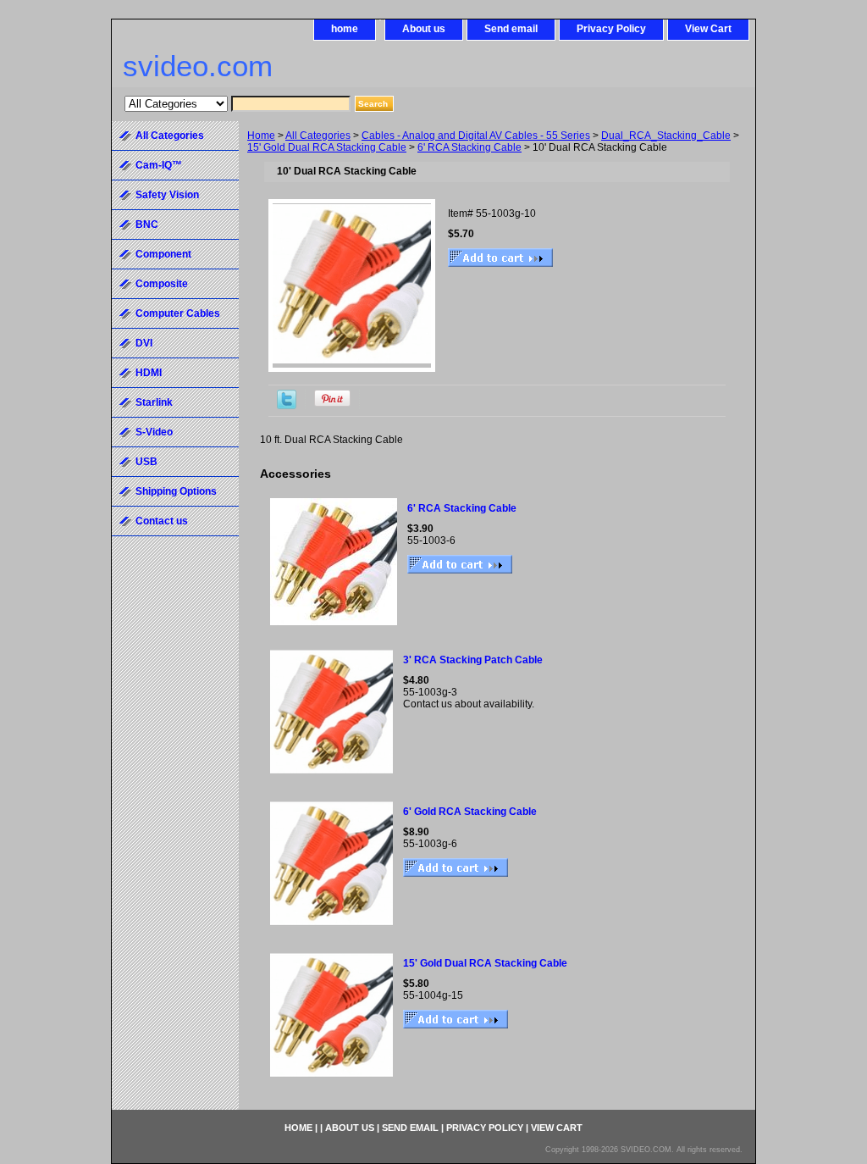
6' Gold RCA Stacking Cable (470, 812)
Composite (161, 284)
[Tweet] (286, 406)
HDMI (148, 373)
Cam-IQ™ (158, 165)
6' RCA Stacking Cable (469, 147)
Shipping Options (176, 491)
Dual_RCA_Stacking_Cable (666, 135)
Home (261, 135)
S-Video (154, 432)
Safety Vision (167, 195)
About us (423, 29)
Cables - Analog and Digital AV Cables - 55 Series (476, 135)
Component (163, 254)
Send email (511, 29)
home (344, 29)
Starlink (154, 402)
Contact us (161, 521)
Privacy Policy (611, 29)
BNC (146, 224)
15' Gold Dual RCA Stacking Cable (326, 147)
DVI (143, 343)
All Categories (318, 135)
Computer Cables (177, 313)
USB (146, 462)
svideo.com (198, 65)
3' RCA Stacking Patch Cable (473, 660)
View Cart (708, 29)
